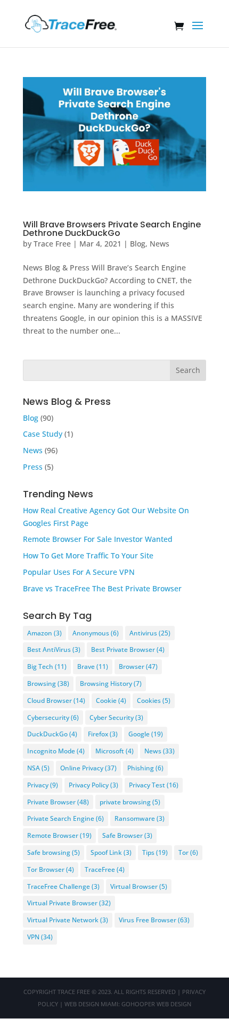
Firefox (103, 733)
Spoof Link (111, 852)
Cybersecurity (53, 717)
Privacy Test (153, 784)
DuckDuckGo (52, 733)
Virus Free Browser (154, 919)
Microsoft (114, 750)
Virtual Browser (138, 886)
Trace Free (52, 244)
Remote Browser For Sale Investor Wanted (98, 539)
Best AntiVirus (53, 649)
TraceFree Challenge (63, 886)
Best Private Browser (128, 649)
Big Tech (47, 666)
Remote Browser (59, 835)
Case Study (42, 434)
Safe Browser (127, 835)
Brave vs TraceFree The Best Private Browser (102, 588)
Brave (92, 666)
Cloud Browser (56, 700)
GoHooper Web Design (156, 1004)
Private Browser (58, 801)
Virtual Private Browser (69, 902)
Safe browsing (53, 852)
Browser (138, 666)
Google (145, 733)
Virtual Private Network (67, 919)
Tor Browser (50, 869)
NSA (38, 767)
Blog (137, 244)
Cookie (111, 700)
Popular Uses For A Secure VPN (79, 572)
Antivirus (149, 633)
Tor (188, 852)
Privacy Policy (93, 784)
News (159, 244)
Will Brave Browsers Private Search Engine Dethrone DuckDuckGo (112, 228)
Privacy (42, 784)
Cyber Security (116, 717)
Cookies (153, 700)
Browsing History (111, 683)
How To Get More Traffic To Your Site (88, 555)
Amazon (44, 633)
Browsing (48, 683)
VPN (40, 936)
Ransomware (139, 818)
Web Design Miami (91, 1004)
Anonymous (95, 633)
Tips (155, 852)
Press (33, 467)
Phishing (145, 767)
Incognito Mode (56, 750)
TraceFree (105, 869)
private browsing (130, 801)
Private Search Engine (65, 818)
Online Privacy (88, 767)
